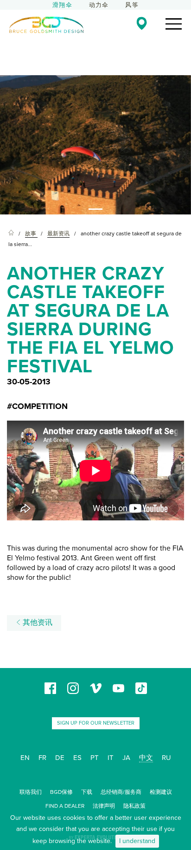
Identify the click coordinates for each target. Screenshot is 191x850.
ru (166, 757)
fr (42, 757)
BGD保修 (61, 792)
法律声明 (104, 806)
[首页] (11, 233)
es (77, 757)
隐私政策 (134, 806)
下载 (86, 792)
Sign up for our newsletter (95, 723)
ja (126, 757)
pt (94, 757)
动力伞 (99, 5)
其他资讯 (36, 622)
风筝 (131, 5)
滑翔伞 (62, 5)
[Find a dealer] (141, 23)
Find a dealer (64, 806)
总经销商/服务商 (121, 792)
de (59, 757)
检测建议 (161, 792)
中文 (146, 757)
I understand (137, 841)
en (25, 757)
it (111, 757)
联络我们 (30, 792)
